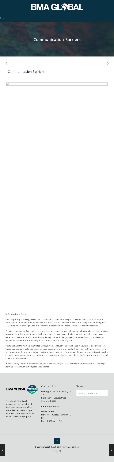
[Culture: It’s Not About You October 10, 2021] (2, 450)
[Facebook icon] (54, 451)
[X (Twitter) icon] (57, 451)
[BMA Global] (57, 7)
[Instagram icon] (60, 451)
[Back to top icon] (57, 441)
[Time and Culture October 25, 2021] (111, 450)
